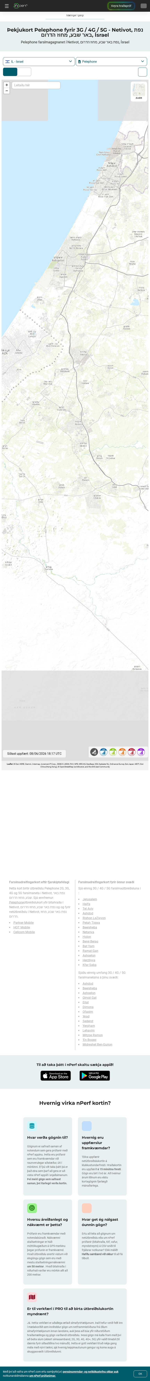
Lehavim (89, 1030)
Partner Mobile (23, 923)
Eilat (86, 1002)
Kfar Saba (89, 965)
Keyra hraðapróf (121, 5)
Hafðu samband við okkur (98, 1254)
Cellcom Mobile (24, 932)
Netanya (88, 932)
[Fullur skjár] (142, 72)
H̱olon (87, 937)
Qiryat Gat (89, 998)
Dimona (88, 1007)
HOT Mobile (21, 927)
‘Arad (86, 1016)
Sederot (88, 1021)
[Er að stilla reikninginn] (143, 5)
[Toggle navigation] (6, 6)
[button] (7, 85)
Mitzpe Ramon (93, 1035)
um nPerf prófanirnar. (42, 1375)
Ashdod (88, 913)
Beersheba (90, 927)
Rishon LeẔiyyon (94, 918)
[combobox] (39, 61)
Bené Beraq (90, 941)
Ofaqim (88, 1012)
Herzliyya (89, 960)
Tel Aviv (88, 909)
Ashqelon (89, 955)
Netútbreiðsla (10, 72)
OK (140, 1373)
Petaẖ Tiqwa (91, 923)
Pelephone (16, 902)
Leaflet (9, 764)
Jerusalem (90, 899)
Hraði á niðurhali (23, 72)
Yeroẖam (89, 1026)
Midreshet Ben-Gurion (97, 1044)
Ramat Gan (90, 951)
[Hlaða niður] (55, 1075)
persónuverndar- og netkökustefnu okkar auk (90, 1371)
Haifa (86, 904)
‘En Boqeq (89, 1040)
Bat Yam (88, 946)
